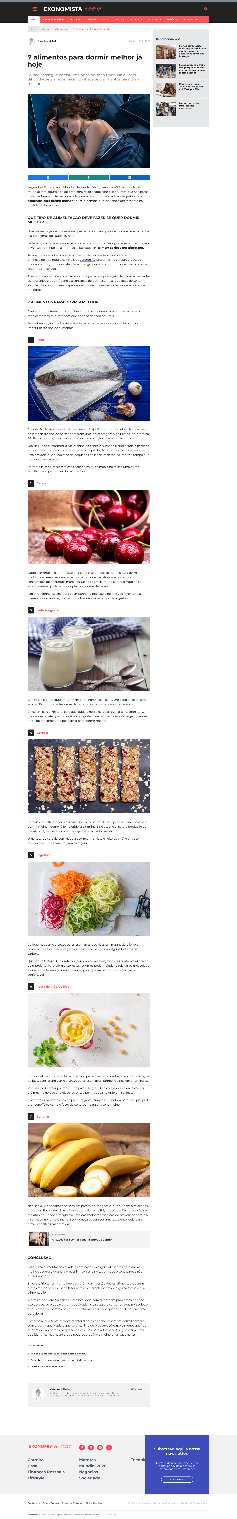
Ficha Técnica (94, 1503)
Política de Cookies (139, 1503)
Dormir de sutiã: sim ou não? (48, 1366)
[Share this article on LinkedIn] (130, 177)
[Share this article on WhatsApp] (89, 177)
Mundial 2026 (191, 19)
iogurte (48, 700)
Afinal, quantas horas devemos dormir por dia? (58, 1353)
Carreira (91, 19)
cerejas (64, 577)
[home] (122, 9)
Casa (105, 19)
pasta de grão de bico (94, 1088)
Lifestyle (119, 19)
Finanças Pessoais (53, 19)
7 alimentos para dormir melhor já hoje (91, 29)
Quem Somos (51, 1503)
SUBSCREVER (177, 1479)
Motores (75, 19)
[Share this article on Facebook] (48, 177)
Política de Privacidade (194, 1503)
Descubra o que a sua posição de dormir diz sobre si (61, 1360)
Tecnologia (155, 19)
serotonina (87, 259)
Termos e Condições (166, 1503)
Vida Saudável (61, 29)
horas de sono (96, 1321)
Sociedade (136, 19)
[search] (205, 8)
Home (33, 19)
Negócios (172, 19)
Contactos (34, 1503)
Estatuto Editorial (72, 1503)
